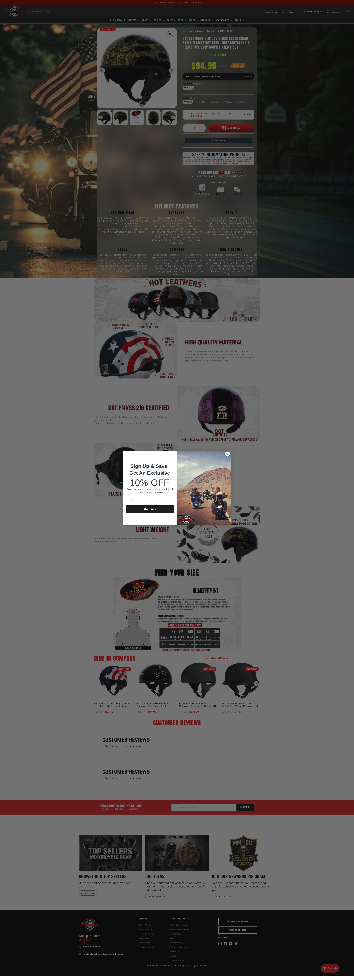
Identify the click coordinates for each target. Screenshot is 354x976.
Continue (150, 509)
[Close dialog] (227, 454)
